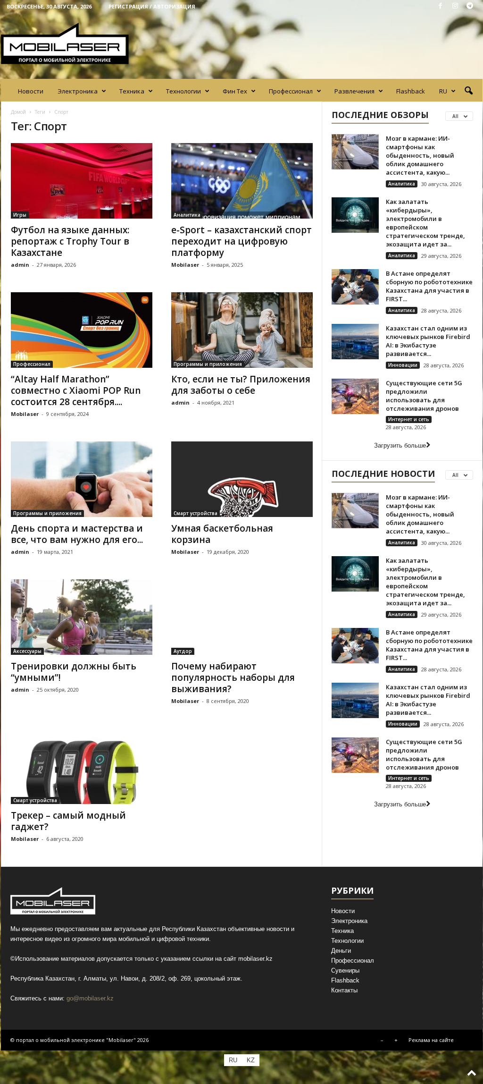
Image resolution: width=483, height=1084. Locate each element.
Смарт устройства (195, 513)
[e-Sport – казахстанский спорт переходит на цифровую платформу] (242, 181)
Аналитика (187, 215)
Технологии (183, 91)
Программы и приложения (208, 364)
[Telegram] (469, 6)
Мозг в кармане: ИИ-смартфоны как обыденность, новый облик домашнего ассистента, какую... (420, 155)
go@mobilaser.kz (90, 998)
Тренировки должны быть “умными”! (73, 672)
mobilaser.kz (255, 958)
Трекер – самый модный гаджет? (68, 821)
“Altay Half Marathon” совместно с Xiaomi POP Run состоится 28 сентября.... (76, 390)
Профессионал (291, 91)
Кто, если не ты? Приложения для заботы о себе (240, 385)
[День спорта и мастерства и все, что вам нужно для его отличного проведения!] (81, 479)
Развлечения (354, 91)
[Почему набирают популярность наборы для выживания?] (242, 617)
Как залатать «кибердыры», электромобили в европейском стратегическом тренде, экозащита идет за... (425, 222)
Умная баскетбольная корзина (222, 534)
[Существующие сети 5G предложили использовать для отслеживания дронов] (355, 396)
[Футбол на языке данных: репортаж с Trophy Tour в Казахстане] (81, 181)
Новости (30, 91)
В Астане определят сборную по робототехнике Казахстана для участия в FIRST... (429, 286)
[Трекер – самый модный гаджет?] (81, 766)
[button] (468, 91)
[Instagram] (455, 6)
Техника (131, 91)
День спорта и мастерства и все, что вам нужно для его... (77, 534)
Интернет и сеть (408, 419)
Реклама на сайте (431, 1039)
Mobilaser (185, 264)
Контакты (344, 990)
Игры (19, 215)
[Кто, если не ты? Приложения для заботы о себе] (242, 330)
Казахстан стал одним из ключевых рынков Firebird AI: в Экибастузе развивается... (428, 341)
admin (20, 264)
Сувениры (345, 970)
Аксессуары (27, 651)
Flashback (410, 91)
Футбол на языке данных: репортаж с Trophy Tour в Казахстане (70, 241)
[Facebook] (440, 6)
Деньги (341, 950)
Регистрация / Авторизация (151, 6)
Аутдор (183, 651)
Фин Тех (235, 91)
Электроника (78, 91)
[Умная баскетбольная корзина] (242, 479)
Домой (18, 112)
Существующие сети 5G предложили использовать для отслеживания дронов (424, 396)
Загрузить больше (400, 445)
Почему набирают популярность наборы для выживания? (233, 677)
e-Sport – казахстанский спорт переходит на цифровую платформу (241, 241)
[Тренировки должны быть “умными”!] (81, 617)
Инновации (402, 365)
